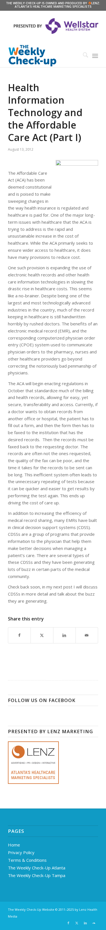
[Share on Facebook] (19, 635)
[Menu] (95, 56)
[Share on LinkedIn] (64, 635)
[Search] (82, 55)
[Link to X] (77, 923)
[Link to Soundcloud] (94, 923)
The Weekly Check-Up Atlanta (36, 868)
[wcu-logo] (44, 55)
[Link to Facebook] (68, 923)
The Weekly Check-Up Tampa (36, 875)
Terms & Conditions (27, 860)
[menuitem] (82, 55)
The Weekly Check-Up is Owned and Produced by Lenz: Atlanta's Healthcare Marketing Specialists (53, 4)
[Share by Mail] (87, 635)
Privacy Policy (21, 852)
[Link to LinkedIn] (85, 923)
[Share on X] (42, 635)
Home (14, 845)
